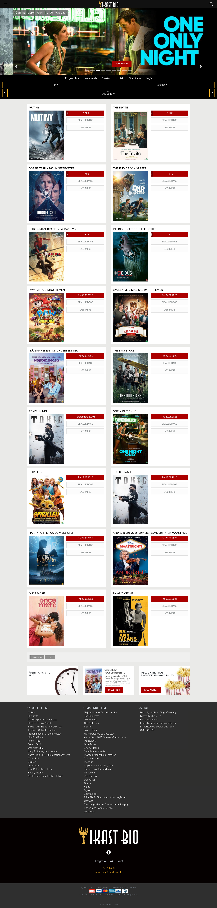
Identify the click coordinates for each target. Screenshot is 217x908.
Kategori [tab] (160, 84)
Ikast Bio (93, 4)
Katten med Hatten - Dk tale (98, 808)
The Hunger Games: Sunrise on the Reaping (106, 804)
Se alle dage (85, 120)
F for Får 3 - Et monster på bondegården (105, 797)
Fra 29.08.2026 (85, 477)
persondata (118, 887)
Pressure (88, 762)
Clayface (88, 801)
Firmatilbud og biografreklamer (156, 726)
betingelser (102, 887)
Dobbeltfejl (89, 779)
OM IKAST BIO (148, 730)
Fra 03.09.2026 (169, 598)
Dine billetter (135, 78)
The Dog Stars (35, 737)
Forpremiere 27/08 (85, 416)
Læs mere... (150, 689)
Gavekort (106, 78)
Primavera (89, 772)
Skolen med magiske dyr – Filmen (45, 776)
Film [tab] (54, 84)
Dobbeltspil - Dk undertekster (43, 719)
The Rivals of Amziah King (97, 769)
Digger (87, 790)
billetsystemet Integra (110, 894)
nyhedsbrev (87, 887)
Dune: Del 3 (90, 811)
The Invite (33, 716)
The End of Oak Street (39, 723)
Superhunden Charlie (94, 751)
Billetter (114, 689)
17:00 (78, 113)
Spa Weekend (91, 758)
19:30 (162, 234)
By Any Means (35, 772)
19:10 (162, 173)
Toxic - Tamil (34, 744)
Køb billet (108, 63)
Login (149, 78)
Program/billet (72, 78)
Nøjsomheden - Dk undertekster (44, 733)
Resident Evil (90, 776)
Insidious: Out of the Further (42, 730)
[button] (16, 66)
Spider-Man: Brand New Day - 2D (45, 726)
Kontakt (120, 78)
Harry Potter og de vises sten (43, 751)
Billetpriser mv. (148, 719)
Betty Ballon (90, 793)
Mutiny (31, 712)
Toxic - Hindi (34, 740)
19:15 (78, 234)
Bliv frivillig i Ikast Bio (150, 716)
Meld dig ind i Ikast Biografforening (158, 712)
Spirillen (32, 762)
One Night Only (35, 747)
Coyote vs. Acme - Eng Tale (98, 765)
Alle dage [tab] (107, 92)
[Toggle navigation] (211, 4)
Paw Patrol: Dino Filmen (40, 769)
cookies (131, 887)
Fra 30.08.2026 (85, 295)
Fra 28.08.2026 (169, 477)
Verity (87, 786)
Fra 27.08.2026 (85, 356)
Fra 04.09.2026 (169, 295)
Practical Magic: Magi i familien (100, 755)
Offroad (88, 783)
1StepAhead (131, 894)
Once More (34, 765)
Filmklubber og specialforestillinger (158, 723)
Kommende (91, 78)
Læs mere (85, 127)
